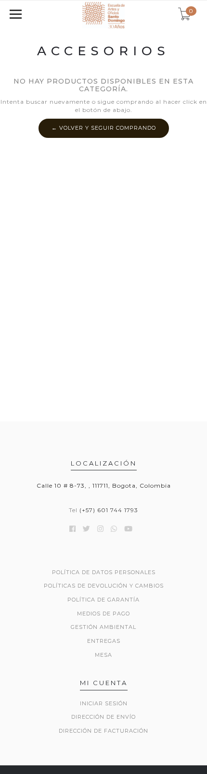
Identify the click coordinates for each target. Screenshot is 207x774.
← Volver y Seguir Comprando (104, 127)
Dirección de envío (103, 716)
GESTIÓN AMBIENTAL (103, 627)
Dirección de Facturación (103, 730)
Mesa (103, 654)
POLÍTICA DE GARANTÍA (103, 599)
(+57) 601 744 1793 (108, 510)
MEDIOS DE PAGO (103, 613)
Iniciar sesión (104, 703)
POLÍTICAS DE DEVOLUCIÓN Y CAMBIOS (104, 585)
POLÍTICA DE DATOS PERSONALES (103, 572)
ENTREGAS (103, 641)
